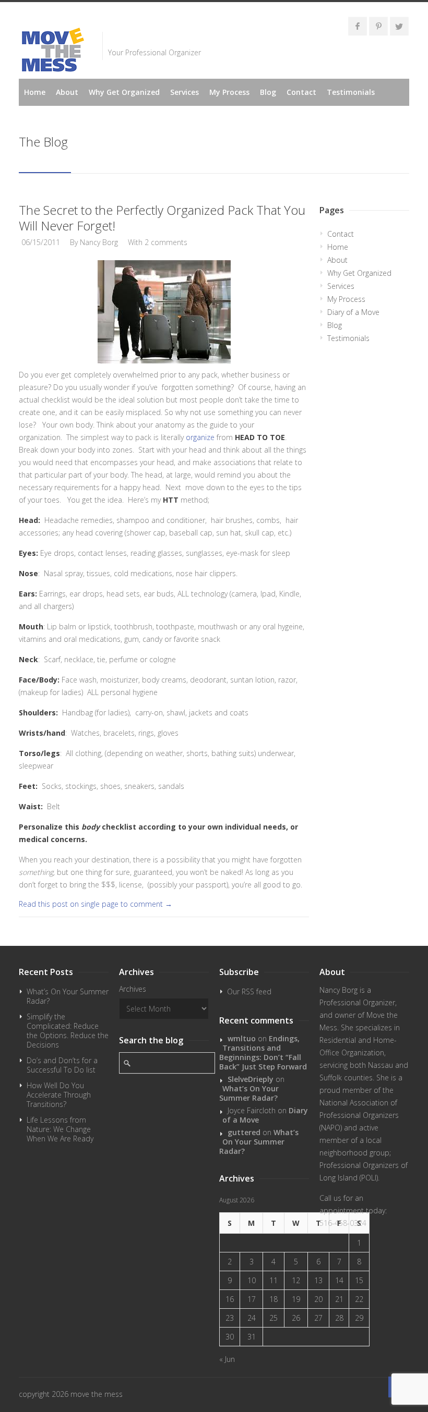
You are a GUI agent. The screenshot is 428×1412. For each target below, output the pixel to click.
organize (200, 437)
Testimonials (351, 92)
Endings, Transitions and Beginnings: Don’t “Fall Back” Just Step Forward (263, 1052)
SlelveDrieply (251, 1079)
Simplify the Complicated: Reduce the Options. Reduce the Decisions (68, 1031)
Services (184, 92)
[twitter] (399, 26)
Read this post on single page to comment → (95, 904)
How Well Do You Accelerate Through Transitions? (59, 1094)
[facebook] (357, 26)
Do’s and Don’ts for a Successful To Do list (62, 1065)
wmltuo (242, 1038)
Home (34, 92)
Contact (301, 92)
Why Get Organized (124, 92)
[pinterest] (378, 26)
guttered (244, 1132)
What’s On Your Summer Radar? (68, 996)
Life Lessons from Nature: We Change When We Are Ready (60, 1129)
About (67, 92)
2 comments (166, 242)
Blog (268, 92)
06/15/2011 (40, 242)
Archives (132, 989)
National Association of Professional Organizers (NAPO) (359, 1115)
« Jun (227, 1359)
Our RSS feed (249, 991)
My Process (229, 92)
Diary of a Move (353, 312)
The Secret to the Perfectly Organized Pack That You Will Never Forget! (162, 217)
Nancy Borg (99, 242)
